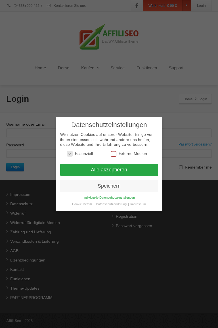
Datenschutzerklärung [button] (111, 204)
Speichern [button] (109, 186)
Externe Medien (133, 153)
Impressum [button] (138, 204)
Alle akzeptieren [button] (109, 170)
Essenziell (84, 153)
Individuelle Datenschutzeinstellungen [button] (109, 197)
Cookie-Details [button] (82, 204)
